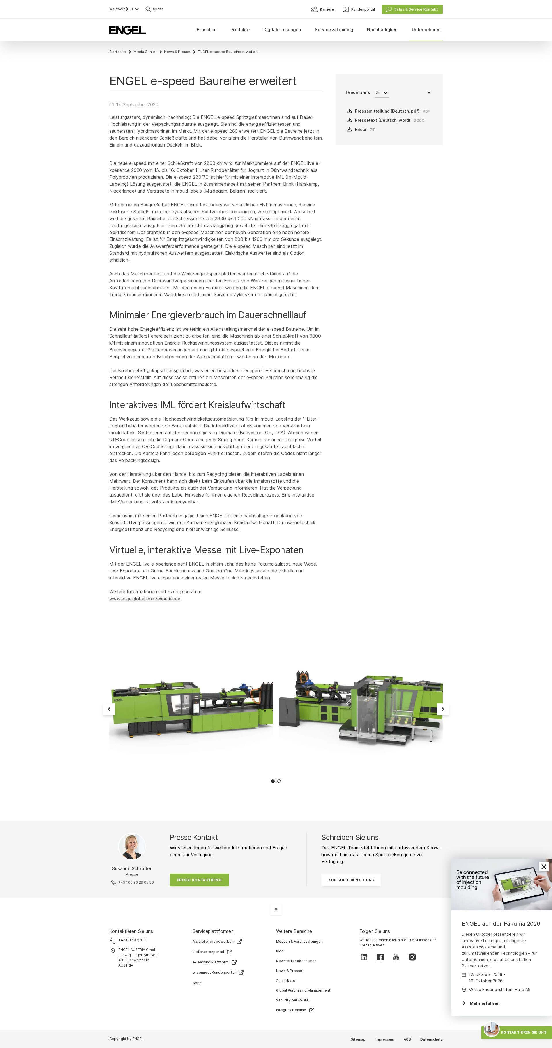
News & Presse (177, 52)
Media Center (145, 52)
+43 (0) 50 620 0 (132, 940)
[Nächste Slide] (442, 709)
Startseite (117, 52)
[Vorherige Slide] (109, 709)
